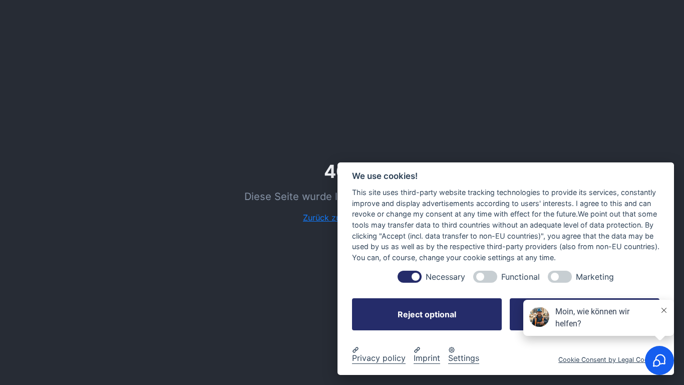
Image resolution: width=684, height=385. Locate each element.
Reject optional (427, 314)
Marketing (595, 277)
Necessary (445, 277)
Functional (520, 277)
